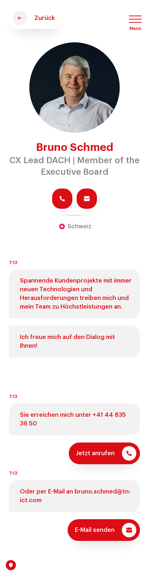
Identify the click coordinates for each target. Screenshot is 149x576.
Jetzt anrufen (95, 453)
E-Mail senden (95, 530)
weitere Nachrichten (70, 568)
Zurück (44, 18)
